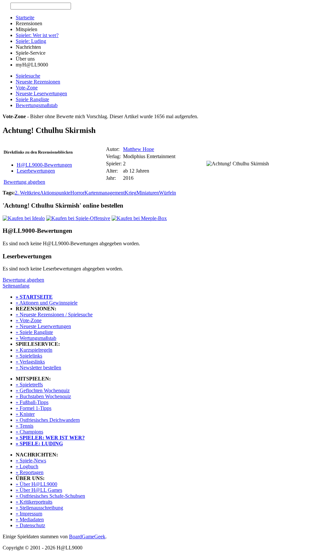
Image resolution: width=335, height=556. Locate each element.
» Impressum (29, 513)
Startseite (25, 17)
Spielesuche (28, 76)
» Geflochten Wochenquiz (43, 390)
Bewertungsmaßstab (37, 105)
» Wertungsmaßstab (36, 338)
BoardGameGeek (87, 536)
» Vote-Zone (29, 320)
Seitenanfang (16, 285)
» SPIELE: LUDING (39, 443)
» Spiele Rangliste (34, 332)
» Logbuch (27, 466)
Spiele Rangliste (32, 99)
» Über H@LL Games (39, 490)
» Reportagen (30, 472)
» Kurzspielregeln (34, 350)
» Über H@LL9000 (36, 484)
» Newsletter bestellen (38, 367)
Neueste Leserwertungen (41, 93)
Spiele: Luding (31, 41)
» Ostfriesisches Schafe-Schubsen (50, 496)
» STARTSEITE (34, 297)
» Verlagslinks (30, 361)
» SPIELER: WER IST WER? (50, 437)
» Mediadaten (30, 519)
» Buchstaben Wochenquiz (43, 396)
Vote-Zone (27, 87)
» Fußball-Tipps (32, 402)
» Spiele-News (31, 460)
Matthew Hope (138, 149)
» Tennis (24, 426)
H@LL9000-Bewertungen (44, 165)
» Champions (29, 432)
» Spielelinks (29, 356)
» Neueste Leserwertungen (43, 326)
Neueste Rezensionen (38, 81)
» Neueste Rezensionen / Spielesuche (54, 314)
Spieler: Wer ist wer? (37, 35)
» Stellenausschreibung (39, 507)
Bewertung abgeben (24, 182)
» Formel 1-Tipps (33, 408)
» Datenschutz (30, 525)
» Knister (25, 414)
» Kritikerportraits (34, 502)
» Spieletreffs (29, 384)
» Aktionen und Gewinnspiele (47, 303)
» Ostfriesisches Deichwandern (48, 420)
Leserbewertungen (36, 171)
